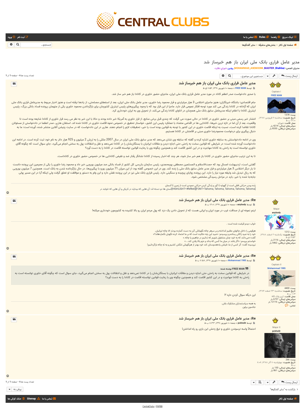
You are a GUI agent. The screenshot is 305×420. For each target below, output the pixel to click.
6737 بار (274, 299)
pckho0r (242, 323)
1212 (286, 232)
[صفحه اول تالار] (152, 20)
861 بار (274, 370)
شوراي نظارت (221, 68)
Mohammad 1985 (237, 260)
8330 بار (273, 128)
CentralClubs (148, 406)
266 (287, 359)
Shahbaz (280, 68)
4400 (286, 288)
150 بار (275, 368)
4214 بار (274, 126)
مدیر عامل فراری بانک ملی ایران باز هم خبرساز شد (251, 62)
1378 (286, 115)
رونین (230, 68)
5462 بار (273, 243)
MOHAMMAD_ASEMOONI (248, 68)
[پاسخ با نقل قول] (14, 84)
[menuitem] (276, 37)
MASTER (269, 68)
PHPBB (159, 406)
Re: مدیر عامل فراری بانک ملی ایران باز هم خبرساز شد (217, 200)
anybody (241, 204)
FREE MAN (240, 88)
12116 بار (272, 302)
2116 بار (274, 240)
